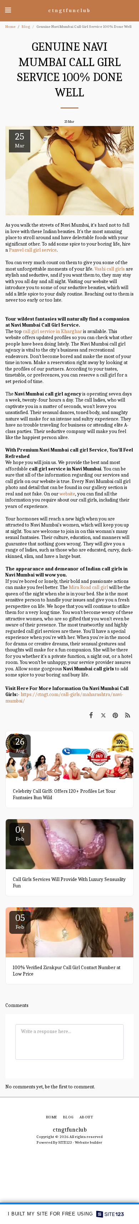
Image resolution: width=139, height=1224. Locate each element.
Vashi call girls (109, 269)
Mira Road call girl (88, 587)
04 (20, 833)
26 (20, 745)
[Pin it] (115, 715)
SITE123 (65, 1142)
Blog (26, 26)
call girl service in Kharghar (52, 331)
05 (20, 921)
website (67, 494)
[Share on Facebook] (91, 715)
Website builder (88, 1142)
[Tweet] (103, 715)
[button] (8, 10)
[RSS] (128, 715)
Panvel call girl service (33, 250)
